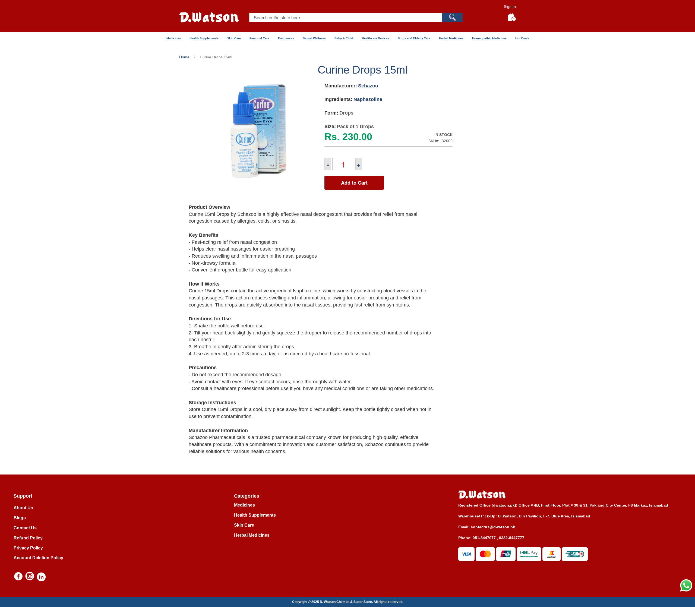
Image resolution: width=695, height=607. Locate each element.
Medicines (244, 505)
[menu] (347, 38)
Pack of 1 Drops (355, 126)
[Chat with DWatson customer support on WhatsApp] (686, 590)
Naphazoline (367, 99)
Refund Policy (28, 538)
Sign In (510, 6)
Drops (346, 113)
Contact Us (25, 528)
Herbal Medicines (252, 535)
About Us (23, 507)
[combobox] (345, 17)
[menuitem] (173, 38)
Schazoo (368, 85)
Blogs (20, 518)
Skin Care (244, 525)
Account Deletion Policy (38, 557)
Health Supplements (255, 515)
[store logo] (209, 17)
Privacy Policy (28, 548)
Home (184, 57)
